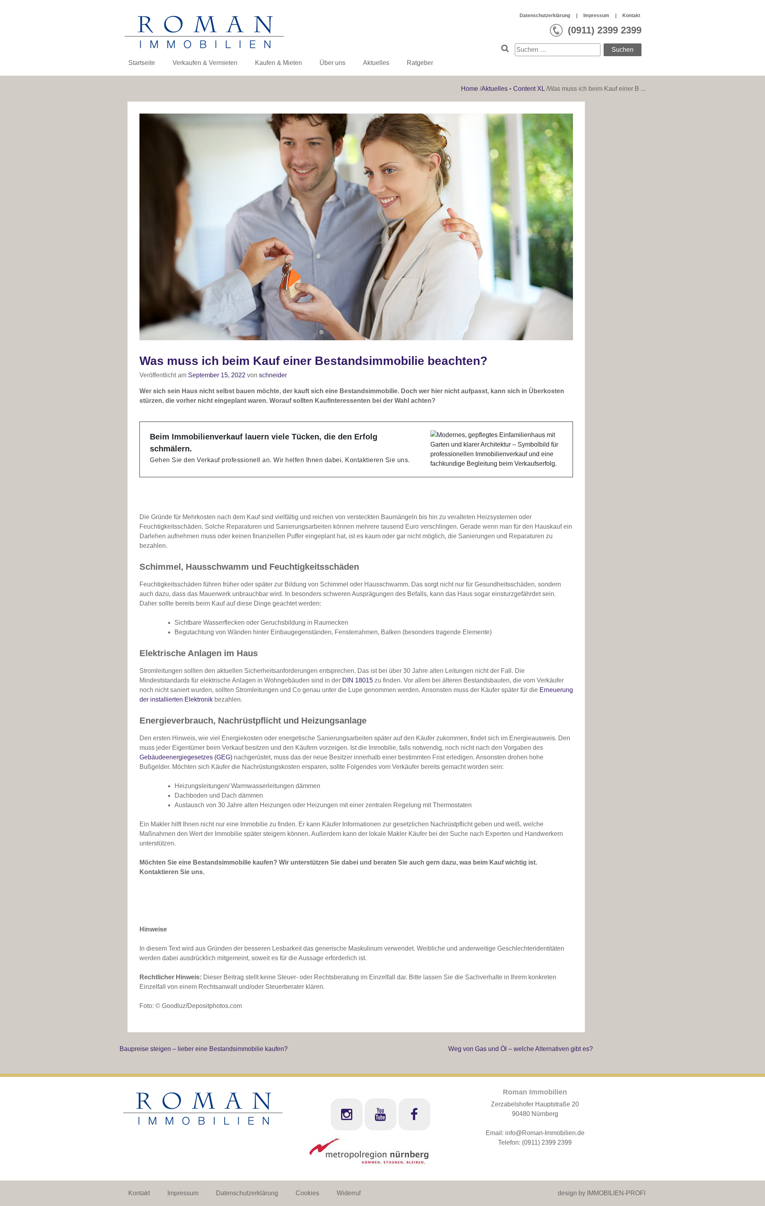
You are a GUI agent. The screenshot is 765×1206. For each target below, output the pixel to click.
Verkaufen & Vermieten (205, 62)
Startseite (141, 62)
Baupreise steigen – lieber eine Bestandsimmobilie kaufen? (204, 1048)
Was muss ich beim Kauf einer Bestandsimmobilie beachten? (313, 360)
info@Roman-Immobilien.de (545, 1133)
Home (470, 88)
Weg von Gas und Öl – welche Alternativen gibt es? (520, 1048)
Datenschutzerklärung (545, 15)
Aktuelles (376, 62)
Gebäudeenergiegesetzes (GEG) (185, 757)
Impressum (596, 15)
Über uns (332, 62)
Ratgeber (420, 62)
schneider (273, 375)
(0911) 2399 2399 (547, 1142)
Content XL (529, 88)
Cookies (307, 1193)
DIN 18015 (357, 680)
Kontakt (631, 15)
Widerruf (349, 1193)
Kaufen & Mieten (278, 62)
